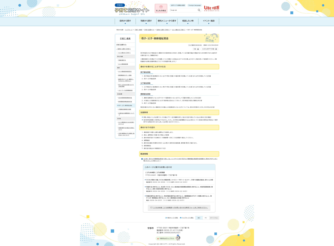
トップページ (128, 29)
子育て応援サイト (149, 29)
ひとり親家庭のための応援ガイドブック (126, 123)
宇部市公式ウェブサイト (167, 238)
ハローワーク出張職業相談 (125, 90)
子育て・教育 (138, 29)
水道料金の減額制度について (126, 113)
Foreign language (195, 5)
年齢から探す (146, 21)
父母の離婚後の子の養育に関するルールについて (126, 134)
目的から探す (125, 21)
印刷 (195, 49)
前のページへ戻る (173, 217)
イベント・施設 (208, 21)
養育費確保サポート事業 (125, 75)
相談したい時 (188, 21)
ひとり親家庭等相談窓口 (125, 71)
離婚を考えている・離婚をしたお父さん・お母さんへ (126, 80)
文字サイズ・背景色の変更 (178, 5)
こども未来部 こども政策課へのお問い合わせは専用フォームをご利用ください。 (180, 207)
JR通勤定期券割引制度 (124, 109)
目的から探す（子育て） (163, 29)
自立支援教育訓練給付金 (125, 97)
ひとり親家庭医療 (123, 64)
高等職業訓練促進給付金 (125, 101)
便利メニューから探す (167, 21)
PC (206, 218)
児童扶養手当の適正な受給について (126, 128)
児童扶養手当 (122, 60)
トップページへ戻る (188, 217)
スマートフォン (214, 218)
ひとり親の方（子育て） (178, 29)
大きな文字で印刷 (208, 49)
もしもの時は (161, 10)
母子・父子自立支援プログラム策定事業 (126, 85)
